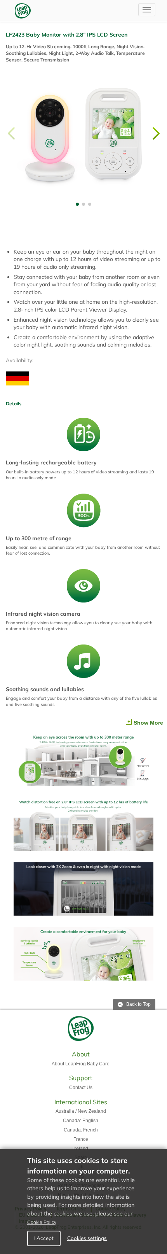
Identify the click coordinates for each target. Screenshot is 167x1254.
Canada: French (81, 1130)
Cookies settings (87, 1238)
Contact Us (80, 1087)
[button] (156, 133)
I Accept (44, 1238)
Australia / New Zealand (81, 1111)
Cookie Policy (41, 1222)
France (80, 1139)
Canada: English (80, 1120)
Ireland (80, 1148)
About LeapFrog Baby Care (81, 1064)
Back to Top (138, 1004)
